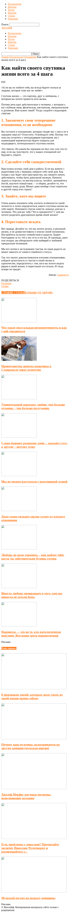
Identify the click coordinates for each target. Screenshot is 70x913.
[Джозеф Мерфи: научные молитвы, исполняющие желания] (33, 788)
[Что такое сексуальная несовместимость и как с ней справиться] (19, 321)
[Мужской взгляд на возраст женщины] (33, 891)
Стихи (11, 15)
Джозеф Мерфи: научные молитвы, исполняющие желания (26, 796)
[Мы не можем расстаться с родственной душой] (19, 475)
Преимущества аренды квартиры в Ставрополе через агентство (26, 368)
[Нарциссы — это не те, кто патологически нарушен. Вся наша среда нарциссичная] (19, 625)
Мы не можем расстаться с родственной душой (34, 481)
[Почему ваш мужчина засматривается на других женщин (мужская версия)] (33, 738)
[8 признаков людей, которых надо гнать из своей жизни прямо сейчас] (33, 688)
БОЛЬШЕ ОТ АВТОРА (39, 292)
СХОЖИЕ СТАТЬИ (13, 292)
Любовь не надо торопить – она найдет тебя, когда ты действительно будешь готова (32, 556)
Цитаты (12, 7)
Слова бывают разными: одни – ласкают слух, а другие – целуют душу (34, 444)
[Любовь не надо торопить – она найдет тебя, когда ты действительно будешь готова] (19, 548)
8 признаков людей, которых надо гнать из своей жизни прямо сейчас (32, 696)
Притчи (12, 12)
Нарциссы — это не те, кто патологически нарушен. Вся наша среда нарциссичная (31, 633)
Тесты (11, 9)
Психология (14, 4)
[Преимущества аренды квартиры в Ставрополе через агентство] (19, 359)
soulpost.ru (63, 274)
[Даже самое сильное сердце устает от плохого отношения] (19, 510)
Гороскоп (13, 18)
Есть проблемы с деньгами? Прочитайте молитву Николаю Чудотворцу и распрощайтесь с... (30, 848)
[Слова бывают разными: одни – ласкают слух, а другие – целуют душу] (19, 436)
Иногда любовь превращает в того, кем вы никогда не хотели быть (31, 595)
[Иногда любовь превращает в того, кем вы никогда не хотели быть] (19, 587)
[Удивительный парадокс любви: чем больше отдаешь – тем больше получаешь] (19, 398)
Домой (5, 57)
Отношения (29, 57)
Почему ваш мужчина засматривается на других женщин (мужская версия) (30, 746)
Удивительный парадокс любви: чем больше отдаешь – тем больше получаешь (33, 406)
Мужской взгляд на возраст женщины (28, 898)
